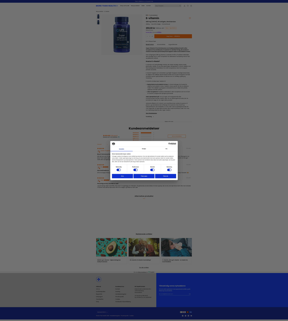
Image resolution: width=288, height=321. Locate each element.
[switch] (135, 170)
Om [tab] (166, 148)
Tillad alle (165, 176)
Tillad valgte (144, 176)
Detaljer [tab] (144, 148)
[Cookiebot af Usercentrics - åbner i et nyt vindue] (169, 144)
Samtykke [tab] (121, 149)
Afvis (122, 176)
